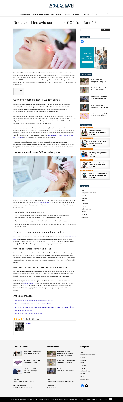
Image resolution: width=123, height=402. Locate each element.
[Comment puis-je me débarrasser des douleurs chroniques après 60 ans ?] (84, 81)
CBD (52, 14)
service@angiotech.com (54, 381)
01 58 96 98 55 (51, 387)
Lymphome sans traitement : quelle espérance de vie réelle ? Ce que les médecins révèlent (44, 307)
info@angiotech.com (97, 14)
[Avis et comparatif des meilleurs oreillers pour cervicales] (17, 371)
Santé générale (25, 14)
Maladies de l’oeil (86, 209)
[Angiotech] (61, 6)
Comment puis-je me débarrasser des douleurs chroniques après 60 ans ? (99, 81)
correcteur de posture (42, 202)
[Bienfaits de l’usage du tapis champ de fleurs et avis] (17, 362)
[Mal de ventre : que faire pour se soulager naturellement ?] (84, 99)
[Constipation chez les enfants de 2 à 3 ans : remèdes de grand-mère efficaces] (84, 90)
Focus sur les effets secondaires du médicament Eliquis (33, 304)
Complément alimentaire (40, 14)
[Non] (121, 399)
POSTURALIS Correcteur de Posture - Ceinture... (97, 142)
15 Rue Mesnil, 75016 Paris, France (23, 381)
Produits (85, 206)
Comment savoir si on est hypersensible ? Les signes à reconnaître (99, 107)
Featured (84, 198)
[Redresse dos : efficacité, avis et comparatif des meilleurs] (17, 353)
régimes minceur (28, 283)
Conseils (85, 203)
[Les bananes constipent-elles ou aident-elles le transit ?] (84, 116)
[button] (107, 14)
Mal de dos (76, 14)
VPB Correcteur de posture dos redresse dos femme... (97, 164)
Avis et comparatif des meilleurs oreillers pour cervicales (31, 370)
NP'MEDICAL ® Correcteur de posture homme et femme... (98, 174)
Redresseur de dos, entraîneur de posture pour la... (97, 131)
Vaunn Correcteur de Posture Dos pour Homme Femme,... (98, 153)
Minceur (59, 14)
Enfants (86, 14)
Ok (110, 399)
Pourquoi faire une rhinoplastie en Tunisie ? (29, 313)
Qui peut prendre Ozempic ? (24, 310)
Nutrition (67, 14)
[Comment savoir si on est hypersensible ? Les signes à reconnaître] (84, 107)
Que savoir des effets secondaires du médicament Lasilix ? (34, 300)
